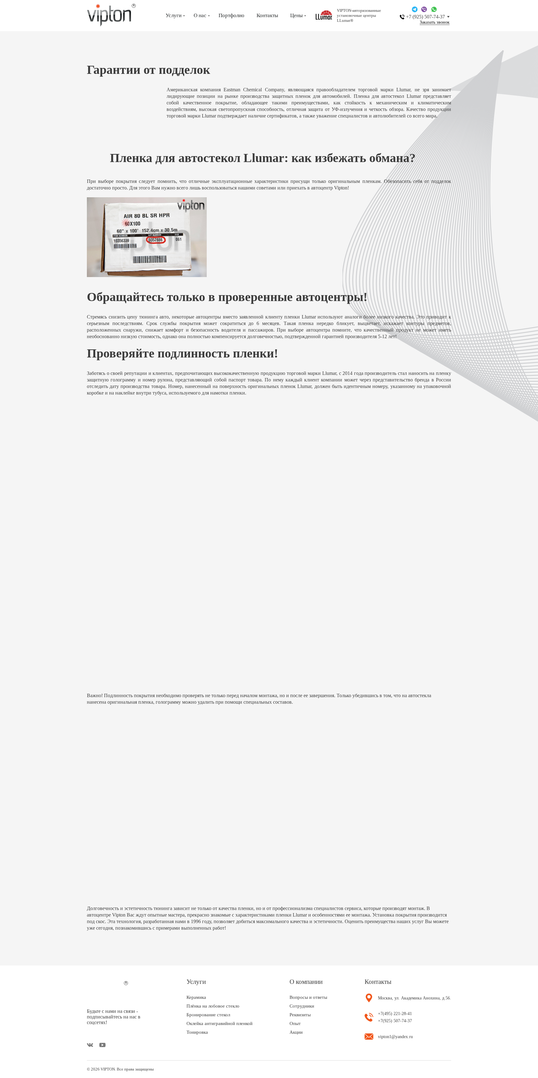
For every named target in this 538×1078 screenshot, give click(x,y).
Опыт (295, 1023)
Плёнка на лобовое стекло (212, 1006)
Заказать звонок (435, 22)
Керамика (196, 997)
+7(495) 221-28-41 (395, 1013)
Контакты (267, 15)
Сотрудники (302, 1006)
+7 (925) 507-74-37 (425, 16)
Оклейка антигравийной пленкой (219, 1023)
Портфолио (231, 15)
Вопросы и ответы (308, 997)
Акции (296, 1032)
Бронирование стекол (208, 1014)
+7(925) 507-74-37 (395, 1020)
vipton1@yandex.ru (395, 1036)
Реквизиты (300, 1014)
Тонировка (197, 1032)
